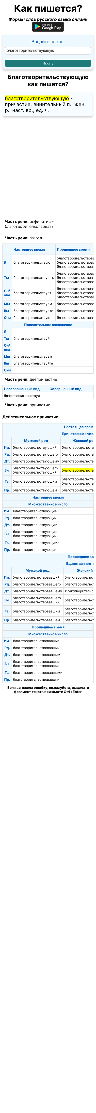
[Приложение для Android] (48, 30)
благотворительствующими (36, 543)
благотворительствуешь (34, 277)
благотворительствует (32, 293)
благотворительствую (32, 262)
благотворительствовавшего (37, 584)
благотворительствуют (33, 317)
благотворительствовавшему (37, 591)
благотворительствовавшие (36, 641)
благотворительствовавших (36, 648)
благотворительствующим (35, 481)
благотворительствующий (34, 447)
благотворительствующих (35, 518)
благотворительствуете (33, 311)
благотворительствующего (35, 454)
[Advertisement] (48, 168)
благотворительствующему (36, 461)
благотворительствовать (29, 226)
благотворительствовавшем (36, 620)
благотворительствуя (22, 396)
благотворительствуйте (33, 363)
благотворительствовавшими (37, 672)
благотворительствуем (33, 304)
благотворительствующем (35, 490)
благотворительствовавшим (36, 611)
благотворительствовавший (36, 577)
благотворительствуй (31, 338)
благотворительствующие (35, 511)
